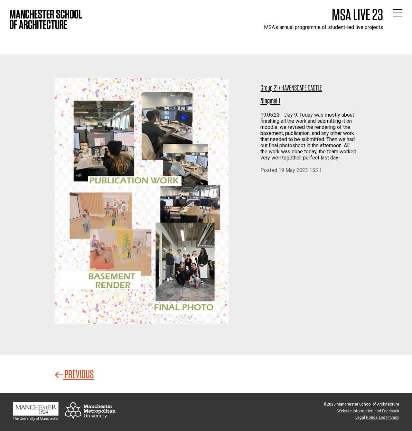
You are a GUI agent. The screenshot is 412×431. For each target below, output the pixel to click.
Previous (78, 374)
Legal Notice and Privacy (377, 417)
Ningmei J (270, 100)
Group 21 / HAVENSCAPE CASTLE (291, 87)
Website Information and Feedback (368, 411)
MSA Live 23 (357, 14)
